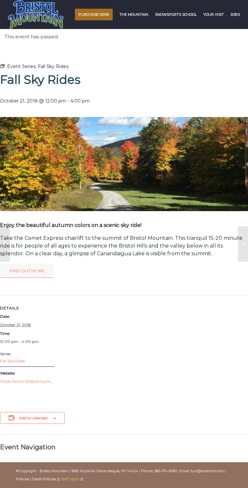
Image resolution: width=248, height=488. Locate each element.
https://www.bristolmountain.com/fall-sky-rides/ (45, 381)
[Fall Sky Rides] (5, 244)
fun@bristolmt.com (207, 471)
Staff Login (70, 479)
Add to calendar (33, 417)
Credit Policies (44, 479)
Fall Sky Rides (12, 360)
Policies (22, 479)
